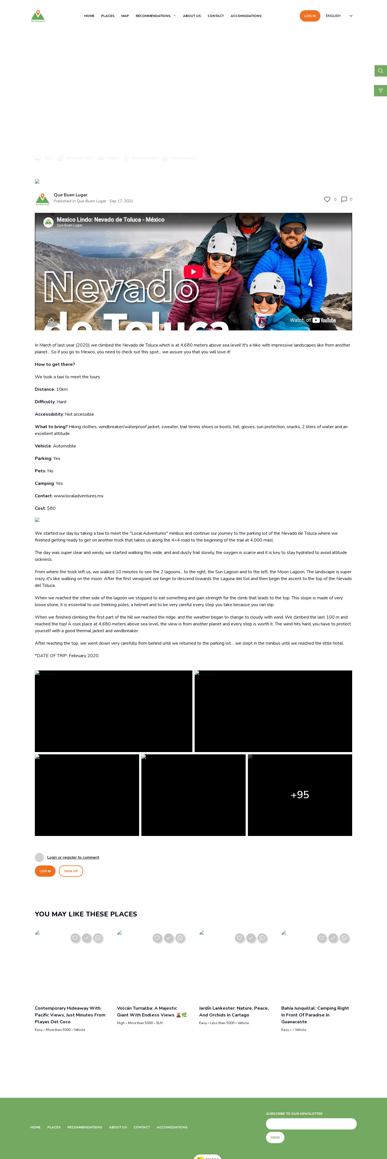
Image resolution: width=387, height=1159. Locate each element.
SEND (275, 1137)
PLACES (107, 16)
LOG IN (310, 16)
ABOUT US (192, 16)
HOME (89, 16)
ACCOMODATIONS (246, 16)
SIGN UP (71, 871)
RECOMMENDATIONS (153, 16)
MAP (125, 16)
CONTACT (216, 16)
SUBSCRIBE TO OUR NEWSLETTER (294, 1113)
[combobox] (340, 16)
